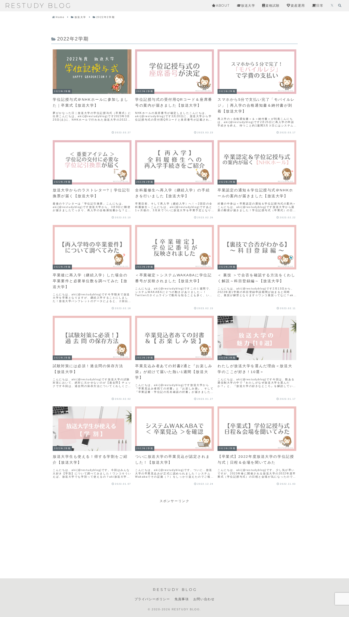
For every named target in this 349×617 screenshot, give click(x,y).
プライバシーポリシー (152, 599)
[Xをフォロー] (332, 6)
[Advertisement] (174, 532)
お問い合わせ (204, 599)
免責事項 (181, 599)
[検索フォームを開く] (339, 5)
